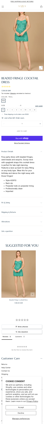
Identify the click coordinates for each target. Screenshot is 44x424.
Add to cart (22, 131)
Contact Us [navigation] (5, 371)
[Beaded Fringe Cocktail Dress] (18, 274)
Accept (21, 407)
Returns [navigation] (4, 364)
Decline (21, 413)
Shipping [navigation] (4, 374)
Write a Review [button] (23, 327)
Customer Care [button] (10, 358)
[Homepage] (22, 6)
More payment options (22, 143)
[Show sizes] (32, 294)
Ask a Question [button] (23, 332)
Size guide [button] (39, 106)
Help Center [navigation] (6, 368)
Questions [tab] (18, 337)
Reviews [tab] (5, 337)
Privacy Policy (32, 401)
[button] (2, 6)
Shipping (13, 93)
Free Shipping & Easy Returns (22, 1)
